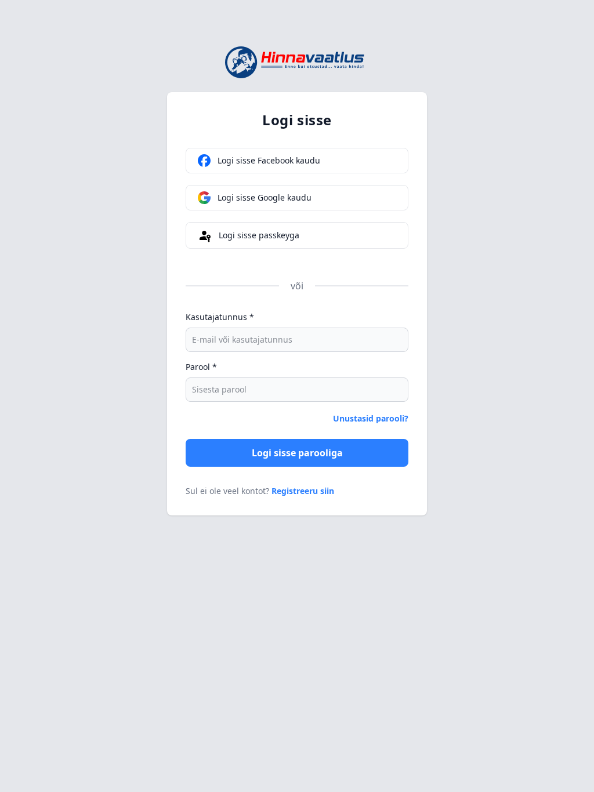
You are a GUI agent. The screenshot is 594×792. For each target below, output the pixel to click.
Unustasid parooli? (370, 418)
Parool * (201, 366)
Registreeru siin (302, 490)
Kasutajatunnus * (220, 316)
